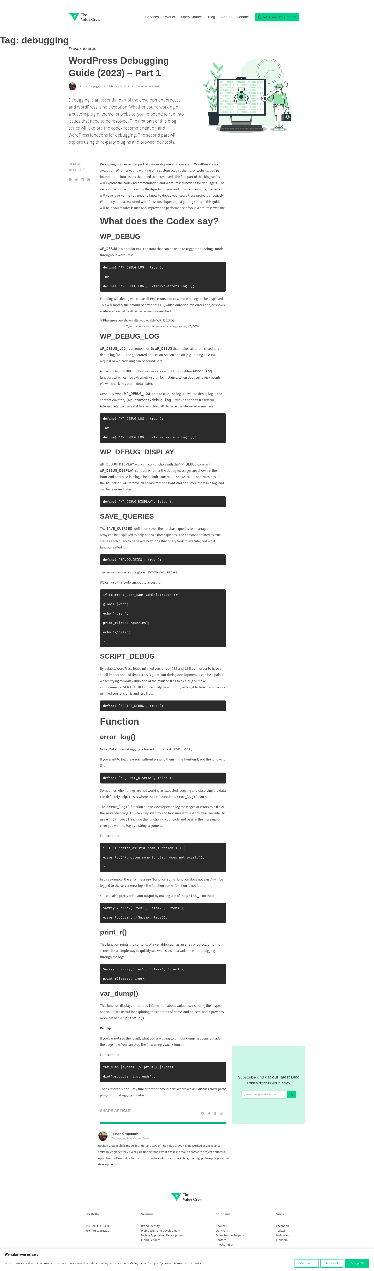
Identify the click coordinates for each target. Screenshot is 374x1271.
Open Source (191, 17)
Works (170, 17)
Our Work (222, 1230)
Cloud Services (150, 1240)
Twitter (280, 1230)
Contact (243, 17)
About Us (222, 1226)
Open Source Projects (230, 1235)
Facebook (282, 1226)
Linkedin (282, 1240)
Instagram (282, 1235)
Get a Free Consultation (278, 17)
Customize (306, 1263)
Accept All (357, 1263)
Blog (211, 17)
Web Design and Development (160, 1230)
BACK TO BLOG (84, 49)
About (225, 17)
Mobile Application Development (162, 1235)
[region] (187, 1260)
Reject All (332, 1263)
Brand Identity (150, 1226)
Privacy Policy (224, 1244)
